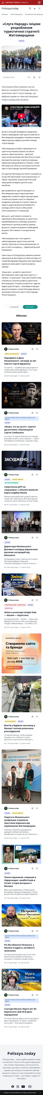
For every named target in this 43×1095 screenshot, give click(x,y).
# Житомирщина (16, 14)
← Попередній (13, 307)
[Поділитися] (34, 77)
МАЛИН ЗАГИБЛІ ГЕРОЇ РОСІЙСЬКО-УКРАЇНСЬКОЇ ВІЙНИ (20, 418)
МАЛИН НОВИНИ (17, 479)
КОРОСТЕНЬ (8, 608)
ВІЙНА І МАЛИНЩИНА (12, 354)
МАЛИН (21, 41)
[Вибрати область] (39, 2)
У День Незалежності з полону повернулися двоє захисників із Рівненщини (20, 1093)
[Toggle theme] (35, 8)
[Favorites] (39, 8)
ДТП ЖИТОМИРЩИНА (11, 483)
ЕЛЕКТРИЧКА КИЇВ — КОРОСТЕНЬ (15, 605)
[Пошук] (30, 8)
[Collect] (39, 77)
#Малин (21, 315)
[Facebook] (12, 1086)
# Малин (5, 14)
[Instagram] (17, 1086)
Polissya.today (10, 8)
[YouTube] (23, 1086)
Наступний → (30, 307)
